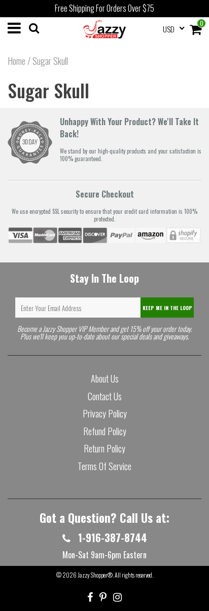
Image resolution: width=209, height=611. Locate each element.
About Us (105, 378)
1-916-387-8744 (111, 537)
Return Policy (104, 448)
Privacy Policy (105, 413)
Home (16, 61)
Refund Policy (104, 431)
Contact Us (105, 396)
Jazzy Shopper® (95, 574)
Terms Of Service (104, 466)
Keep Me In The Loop (167, 308)
